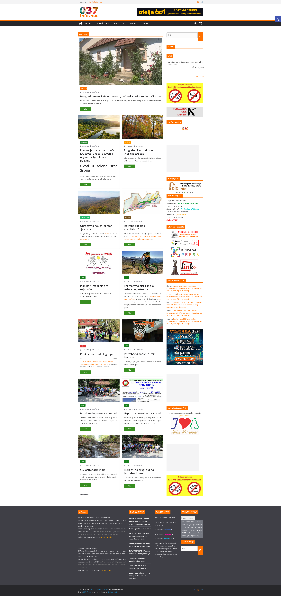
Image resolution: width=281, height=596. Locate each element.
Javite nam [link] (158, 543)
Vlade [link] (107, 233)
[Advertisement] (183, 158)
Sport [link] (83, 277)
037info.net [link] (95, 92)
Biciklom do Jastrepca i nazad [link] (98, 413)
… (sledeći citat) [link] (199, 77)
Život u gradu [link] (118, 23)
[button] (92, 23)
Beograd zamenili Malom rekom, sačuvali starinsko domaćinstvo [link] (120, 96)
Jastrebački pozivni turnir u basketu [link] (140, 355)
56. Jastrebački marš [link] (92, 470)
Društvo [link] (127, 142)
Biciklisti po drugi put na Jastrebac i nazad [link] (139, 471)
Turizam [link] (127, 217)
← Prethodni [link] (83, 494)
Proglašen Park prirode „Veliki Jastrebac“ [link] (138, 151)
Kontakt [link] (145, 23)
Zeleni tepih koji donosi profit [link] (140, 529)
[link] (278, 19)
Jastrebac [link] (84, 239)
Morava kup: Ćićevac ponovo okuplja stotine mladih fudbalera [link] (139, 576)
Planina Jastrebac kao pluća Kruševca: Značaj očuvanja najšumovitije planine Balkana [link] (97, 155)
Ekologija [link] (84, 142)
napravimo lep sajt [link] (166, 546)
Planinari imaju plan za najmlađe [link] (94, 287)
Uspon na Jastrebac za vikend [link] (142, 413)
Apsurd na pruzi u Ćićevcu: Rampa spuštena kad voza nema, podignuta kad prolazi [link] (139, 521)
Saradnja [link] (83, 88)
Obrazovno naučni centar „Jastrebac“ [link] (96, 227)
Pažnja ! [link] (83, 346)
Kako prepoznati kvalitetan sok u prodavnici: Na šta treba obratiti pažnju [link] (139, 536)
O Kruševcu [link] (102, 23)
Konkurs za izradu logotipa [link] (96, 354)
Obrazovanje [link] (85, 217)
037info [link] (88, 23)
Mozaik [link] (133, 23)
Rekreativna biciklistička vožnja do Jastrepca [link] (139, 287)
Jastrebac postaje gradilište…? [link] (135, 227)
